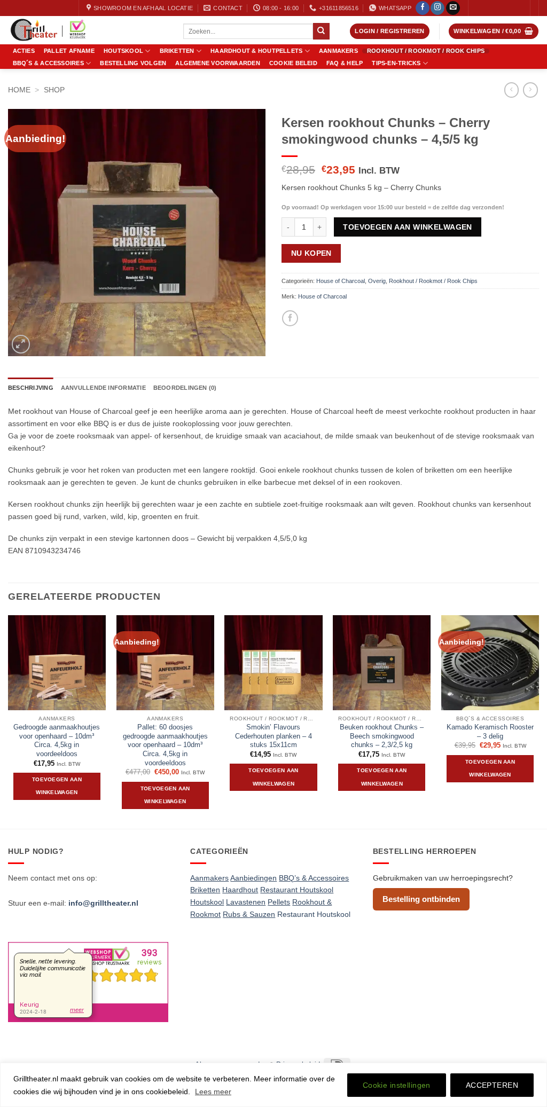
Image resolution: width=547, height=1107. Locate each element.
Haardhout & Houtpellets (256, 51)
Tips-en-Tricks (396, 63)
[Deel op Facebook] (290, 318)
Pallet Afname (69, 51)
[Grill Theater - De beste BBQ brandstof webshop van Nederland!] (87, 30)
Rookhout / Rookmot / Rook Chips (426, 51)
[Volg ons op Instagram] (437, 8)
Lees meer (213, 1091)
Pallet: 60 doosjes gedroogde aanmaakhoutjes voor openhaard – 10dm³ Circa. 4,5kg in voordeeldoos (165, 745)
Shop (54, 89)
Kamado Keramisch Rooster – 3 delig (490, 731)
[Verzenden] (321, 31)
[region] (273, 1085)
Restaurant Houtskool (313, 914)
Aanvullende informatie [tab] (103, 387)
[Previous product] (530, 89)
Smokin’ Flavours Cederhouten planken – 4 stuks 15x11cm (273, 736)
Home (19, 89)
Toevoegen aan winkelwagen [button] (57, 786)
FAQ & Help (344, 63)
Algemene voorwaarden (217, 63)
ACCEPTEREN (492, 1085)
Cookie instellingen (397, 1085)
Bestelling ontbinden (421, 899)
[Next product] (511, 89)
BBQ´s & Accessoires (48, 63)
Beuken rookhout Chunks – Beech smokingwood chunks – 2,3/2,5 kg (382, 736)
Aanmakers (338, 51)
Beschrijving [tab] (30, 387)
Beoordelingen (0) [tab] (185, 387)
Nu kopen (311, 253)
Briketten (177, 51)
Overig (377, 281)
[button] (389, 31)
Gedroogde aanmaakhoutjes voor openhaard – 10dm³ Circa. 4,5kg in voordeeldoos (56, 740)
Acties (24, 51)
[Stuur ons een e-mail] (453, 8)
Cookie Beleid (293, 63)
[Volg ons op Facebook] (422, 8)
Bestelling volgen (133, 63)
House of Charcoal (340, 281)
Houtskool (123, 51)
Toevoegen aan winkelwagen (407, 227)
